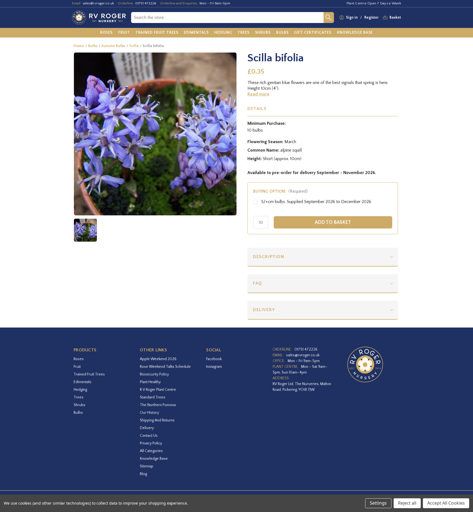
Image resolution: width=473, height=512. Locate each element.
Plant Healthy (150, 382)
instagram (214, 367)
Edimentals (82, 382)
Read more (258, 94)
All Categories (151, 451)
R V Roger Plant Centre (158, 389)
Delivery (264, 309)
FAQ (257, 283)
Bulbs (78, 412)
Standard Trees (152, 397)
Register (371, 17)
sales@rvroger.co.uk (98, 3)
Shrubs (79, 405)
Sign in (352, 17)
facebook (214, 359)
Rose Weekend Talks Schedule (165, 367)
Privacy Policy (151, 443)
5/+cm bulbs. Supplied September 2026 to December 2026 (316, 201)
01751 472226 (145, 3)
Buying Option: (280, 191)
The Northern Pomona (158, 405)
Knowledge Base (154, 458)
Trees (78, 397)
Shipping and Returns (157, 420)
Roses (79, 359)
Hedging (80, 389)
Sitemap (146, 466)
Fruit (77, 367)
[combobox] (227, 17)
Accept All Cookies (446, 503)
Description (268, 256)
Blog (143, 474)
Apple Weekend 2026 (158, 359)
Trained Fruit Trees (89, 374)
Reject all (407, 503)
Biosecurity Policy (154, 374)
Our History (149, 412)
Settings (378, 503)
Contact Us (149, 435)
